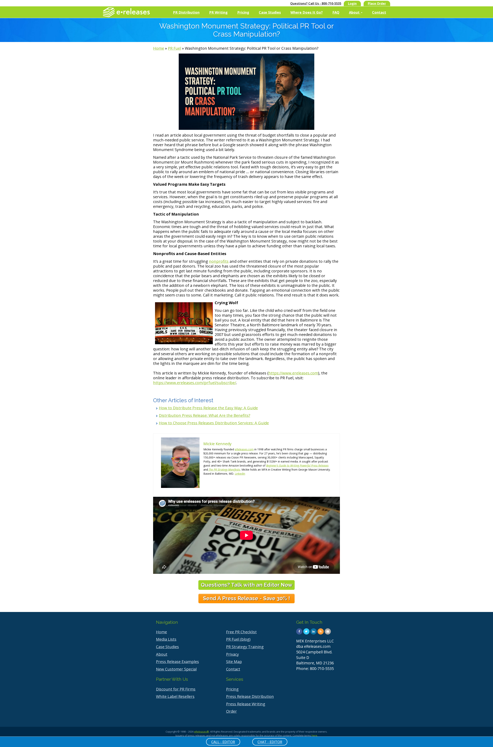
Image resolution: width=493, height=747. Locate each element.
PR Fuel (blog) (238, 639)
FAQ (335, 12)
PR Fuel (174, 48)
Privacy (232, 654)
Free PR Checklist (241, 632)
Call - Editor (223, 741)
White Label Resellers (175, 696)
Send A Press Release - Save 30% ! (246, 598)
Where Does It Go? (306, 12)
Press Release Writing (245, 704)
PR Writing (218, 12)
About (355, 12)
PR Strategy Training (245, 646)
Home (158, 48)
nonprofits (219, 261)
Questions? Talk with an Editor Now (246, 585)
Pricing (243, 12)
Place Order (377, 3)
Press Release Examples (177, 661)
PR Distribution (186, 12)
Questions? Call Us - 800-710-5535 (315, 3)
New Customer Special (176, 669)
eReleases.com (244, 449)
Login (352, 3)
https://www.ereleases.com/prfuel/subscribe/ (194, 382)
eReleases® (201, 731)
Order (231, 711)
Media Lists (166, 639)
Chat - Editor (269, 741)
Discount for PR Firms (175, 689)
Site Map (234, 661)
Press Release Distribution (250, 696)
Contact (379, 12)
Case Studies (270, 12)
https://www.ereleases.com (293, 373)
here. (315, 735)
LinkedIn (240, 473)
